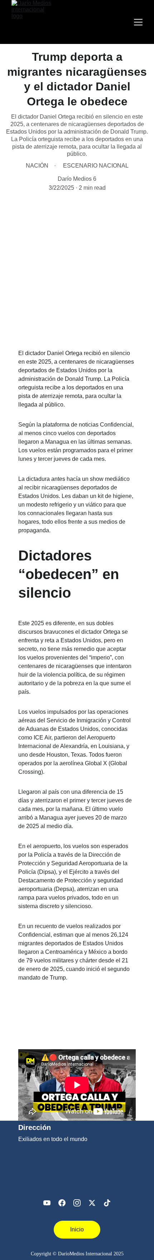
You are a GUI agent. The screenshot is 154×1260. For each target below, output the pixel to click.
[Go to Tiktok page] (107, 1202)
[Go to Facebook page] (62, 1202)
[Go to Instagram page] (77, 1202)
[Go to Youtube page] (46, 1202)
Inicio (77, 1229)
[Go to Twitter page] (92, 1202)
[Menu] (138, 22)
